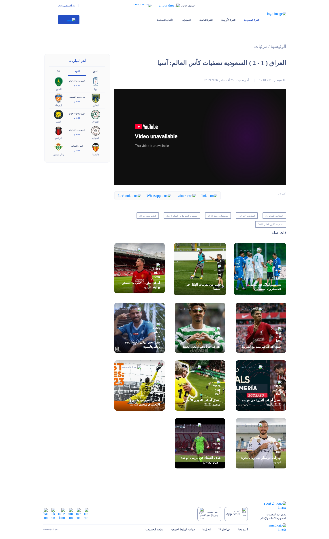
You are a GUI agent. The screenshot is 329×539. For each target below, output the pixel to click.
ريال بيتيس (58, 154)
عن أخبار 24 (224, 529)
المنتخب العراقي (247, 215)
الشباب (95, 138)
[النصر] (58, 114)
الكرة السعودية (251, 20)
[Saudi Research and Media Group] (271, 527)
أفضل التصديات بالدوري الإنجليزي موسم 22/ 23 (144, 402)
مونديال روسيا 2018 (218, 215)
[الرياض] (58, 130)
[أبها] (95, 81)
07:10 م (77, 102)
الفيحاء (58, 105)
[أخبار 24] (68, 19)
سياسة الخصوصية (154, 529)
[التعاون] (95, 98)
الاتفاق (95, 121)
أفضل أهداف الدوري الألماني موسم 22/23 (201, 402)
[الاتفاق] (95, 114)
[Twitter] (186, 195)
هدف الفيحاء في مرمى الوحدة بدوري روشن (200, 460)
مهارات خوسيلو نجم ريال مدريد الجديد (261, 460)
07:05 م (77, 85)
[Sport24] (271, 505)
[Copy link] (209, 195)
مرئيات (260, 46)
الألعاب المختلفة (165, 20)
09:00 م (77, 118)
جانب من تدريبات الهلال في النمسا (203, 286)
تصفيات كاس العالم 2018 (270, 224)
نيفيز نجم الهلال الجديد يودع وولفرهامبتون (142, 344)
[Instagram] (70, 514)
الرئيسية (278, 46)
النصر (58, 121)
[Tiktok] (53, 514)
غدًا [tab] (58, 71)
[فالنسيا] (95, 147)
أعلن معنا (243, 529)
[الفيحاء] (58, 98)
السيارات (186, 20)
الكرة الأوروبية (228, 20)
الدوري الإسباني (77, 146)
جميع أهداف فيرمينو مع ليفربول (261, 346)
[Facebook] (129, 195)
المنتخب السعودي (274, 215)
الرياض (58, 138)
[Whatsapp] (159, 195)
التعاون (95, 105)
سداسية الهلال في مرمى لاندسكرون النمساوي (265, 286)
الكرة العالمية (206, 20)
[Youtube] (61, 514)
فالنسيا (95, 154)
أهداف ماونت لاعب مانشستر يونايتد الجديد (141, 285)
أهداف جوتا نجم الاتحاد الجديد (201, 346)
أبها (95, 89)
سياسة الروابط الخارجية (183, 529)
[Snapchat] (45, 514)
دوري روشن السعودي (77, 81)
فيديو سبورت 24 (147, 215)
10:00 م (77, 151)
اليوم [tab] (77, 71)
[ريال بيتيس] (58, 147)
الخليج (59, 89)
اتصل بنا (207, 529)
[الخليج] (58, 81)
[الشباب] (95, 130)
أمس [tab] (95, 71)
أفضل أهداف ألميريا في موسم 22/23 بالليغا (262, 402)
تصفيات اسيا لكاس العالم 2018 (182, 215)
